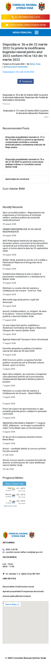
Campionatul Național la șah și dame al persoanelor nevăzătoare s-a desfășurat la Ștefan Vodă (24, 276)
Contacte (27, 596)
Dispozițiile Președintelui (17, 67)
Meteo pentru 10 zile (10, 506)
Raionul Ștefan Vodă (11, 587)
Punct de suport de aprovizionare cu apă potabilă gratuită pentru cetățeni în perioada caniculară (25, 411)
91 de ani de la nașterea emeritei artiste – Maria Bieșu (23, 438)
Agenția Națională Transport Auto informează (25, 339)
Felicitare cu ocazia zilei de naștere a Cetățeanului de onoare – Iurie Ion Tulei (22, 289)
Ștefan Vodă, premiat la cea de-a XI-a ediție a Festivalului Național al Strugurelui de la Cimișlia (25, 262)
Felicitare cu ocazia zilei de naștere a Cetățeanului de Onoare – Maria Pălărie (22, 392)
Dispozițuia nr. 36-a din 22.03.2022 (18, 72)
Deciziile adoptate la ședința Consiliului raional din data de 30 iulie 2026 (22, 349)
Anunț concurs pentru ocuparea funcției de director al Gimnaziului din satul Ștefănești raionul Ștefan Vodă (24, 462)
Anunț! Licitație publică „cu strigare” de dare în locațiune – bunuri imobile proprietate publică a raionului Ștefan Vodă (24, 314)
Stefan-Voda (35, 64)
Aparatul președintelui (12, 591)
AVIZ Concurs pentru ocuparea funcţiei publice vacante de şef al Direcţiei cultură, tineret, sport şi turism (23, 362)
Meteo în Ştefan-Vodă (14, 484)
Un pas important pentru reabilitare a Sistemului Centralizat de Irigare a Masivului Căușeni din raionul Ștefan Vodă (24, 328)
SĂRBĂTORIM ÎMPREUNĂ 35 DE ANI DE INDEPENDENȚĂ (22, 230)
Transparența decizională (32, 591)
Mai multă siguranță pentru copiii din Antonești (21, 300)
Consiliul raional (27, 587)
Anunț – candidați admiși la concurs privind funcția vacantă (24, 449)
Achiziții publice (9, 596)
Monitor (19, 596)
